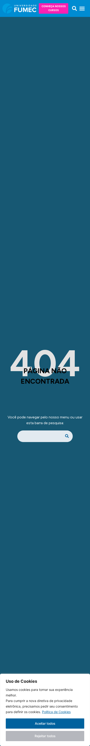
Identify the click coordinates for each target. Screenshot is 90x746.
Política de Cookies (56, 712)
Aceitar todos (45, 723)
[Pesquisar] (67, 436)
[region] (45, 710)
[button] (74, 9)
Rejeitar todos (45, 736)
